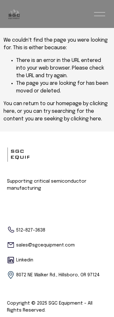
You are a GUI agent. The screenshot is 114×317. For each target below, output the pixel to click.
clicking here (86, 119)
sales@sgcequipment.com (45, 245)
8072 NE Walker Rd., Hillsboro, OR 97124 (58, 275)
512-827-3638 (30, 230)
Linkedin (24, 260)
